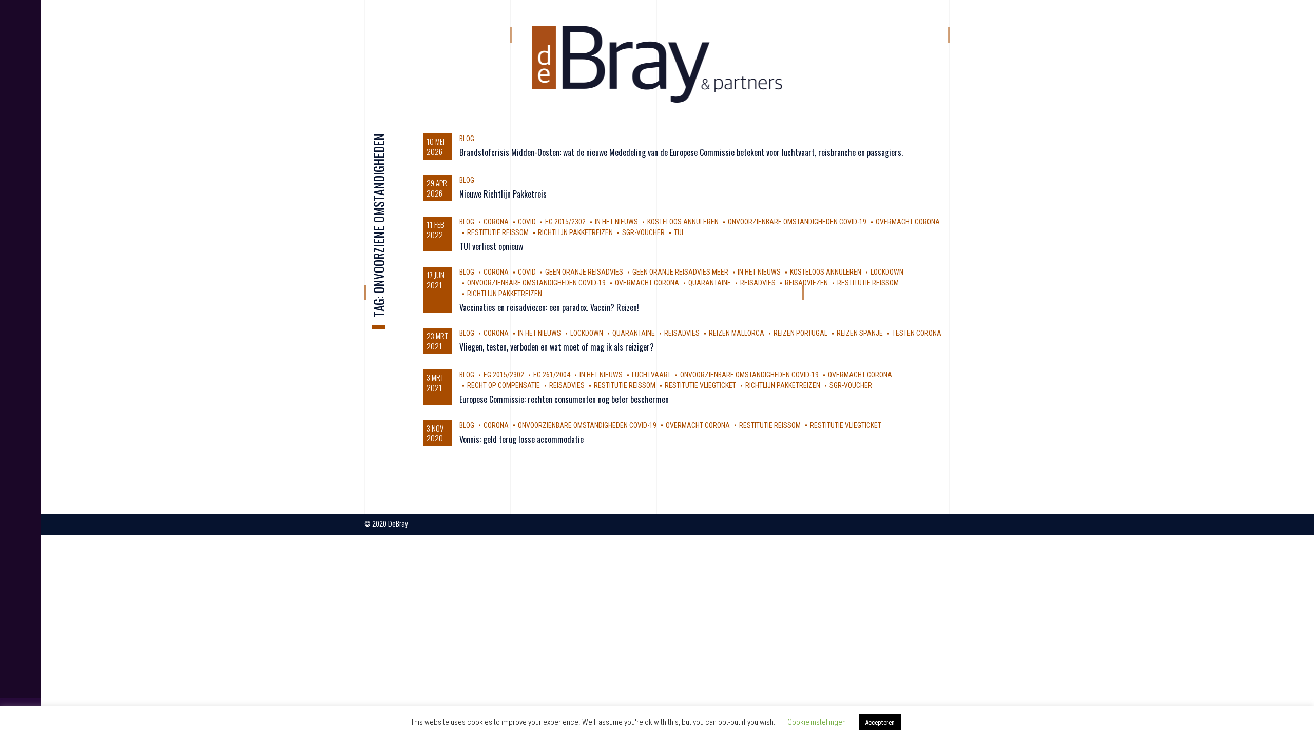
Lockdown (887, 272)
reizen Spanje (860, 333)
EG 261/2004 (551, 375)
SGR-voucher (643, 232)
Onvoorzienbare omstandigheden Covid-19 (797, 222)
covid (527, 222)
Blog (466, 138)
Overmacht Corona (908, 222)
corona (496, 222)
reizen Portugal (800, 333)
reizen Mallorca (736, 333)
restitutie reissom (498, 232)
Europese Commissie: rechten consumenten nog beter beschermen (564, 399)
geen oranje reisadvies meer (680, 272)
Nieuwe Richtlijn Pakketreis (503, 194)
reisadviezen (806, 283)
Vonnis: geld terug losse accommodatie (521, 439)
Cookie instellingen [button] (816, 722)
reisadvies (758, 283)
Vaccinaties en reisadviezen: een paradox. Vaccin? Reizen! (549, 307)
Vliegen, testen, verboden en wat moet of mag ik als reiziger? (556, 347)
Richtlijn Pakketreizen (575, 232)
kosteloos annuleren (683, 222)
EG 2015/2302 (565, 222)
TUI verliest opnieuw (491, 246)
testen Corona (916, 333)
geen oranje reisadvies (584, 272)
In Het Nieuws (616, 222)
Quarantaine (709, 283)
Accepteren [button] (880, 722)
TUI (678, 232)
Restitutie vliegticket (700, 385)
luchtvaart (651, 375)
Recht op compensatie (503, 385)
